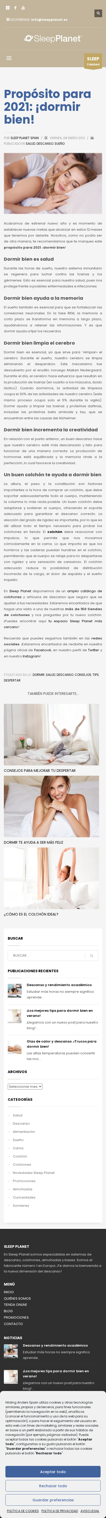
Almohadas (22, 1189)
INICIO (9, 1292)
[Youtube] (23, 8)
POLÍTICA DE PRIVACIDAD (59, 1511)
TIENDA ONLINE (15, 1304)
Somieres (21, 1205)
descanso (65, 675)
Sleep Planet (20, 591)
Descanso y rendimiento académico (59, 984)
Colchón (20, 1156)
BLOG (8, 1311)
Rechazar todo (53, 1485)
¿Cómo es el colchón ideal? (31, 914)
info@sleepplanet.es (49, 19)
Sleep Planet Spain (25, 138)
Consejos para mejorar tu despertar (40, 770)
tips (96, 675)
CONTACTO (13, 1323)
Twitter (93, 650)
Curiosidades (24, 1197)
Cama (18, 1148)
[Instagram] (8, 8)
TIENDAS (93, 61)
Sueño (60, 143)
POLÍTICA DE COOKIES (23, 1511)
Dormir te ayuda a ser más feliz (33, 842)
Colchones (22, 1164)
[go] (91, 955)
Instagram (31, 656)
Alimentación (24, 1131)
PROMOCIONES (16, 1317)
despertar (12, 680)
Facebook (42, 650)
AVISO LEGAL (90, 1511)
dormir (39, 675)
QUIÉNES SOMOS (17, 1298)
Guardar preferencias (53, 1500)
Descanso (45, 143)
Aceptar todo (53, 1471)
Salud (30, 143)
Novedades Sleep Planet (34, 1172)
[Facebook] (15, 8)
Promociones (24, 1181)
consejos (83, 675)
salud (50, 675)
